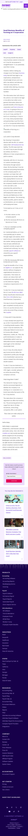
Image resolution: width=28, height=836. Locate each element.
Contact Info (6, 739)
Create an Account (7, 787)
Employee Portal (8, 616)
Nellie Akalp (6, 39)
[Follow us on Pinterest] (19, 811)
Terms (18, 828)
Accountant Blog (7, 701)
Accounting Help (7, 693)
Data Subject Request (14, 825)
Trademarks (11, 828)
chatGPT (5, 49)
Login (21, 2)
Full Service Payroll (8, 596)
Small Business (7, 458)
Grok (4, 53)
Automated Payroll (8, 602)
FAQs (3, 712)
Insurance (5, 643)
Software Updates (7, 761)
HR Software (6, 611)
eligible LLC (8, 267)
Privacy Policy (14, 823)
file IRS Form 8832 (17, 292)
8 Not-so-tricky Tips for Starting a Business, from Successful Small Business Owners (14, 509)
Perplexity (12, 49)
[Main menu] (26, 6)
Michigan (5, 675)
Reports (4, 710)
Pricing (4, 784)
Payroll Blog (6, 696)
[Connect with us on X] (16, 807)
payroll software (14, 251)
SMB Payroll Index (7, 756)
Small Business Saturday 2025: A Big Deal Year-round (13, 553)
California (5, 667)
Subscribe (14, 480)
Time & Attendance (8, 613)
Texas (4, 664)
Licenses (19, 826)
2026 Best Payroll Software (10, 718)
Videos (4, 707)
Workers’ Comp (7, 622)
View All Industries (7, 651)
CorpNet (8, 312)
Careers (4, 745)
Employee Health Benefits (10, 624)
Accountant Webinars (8, 704)
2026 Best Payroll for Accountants (12, 721)
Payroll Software (7, 593)
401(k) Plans (6, 619)
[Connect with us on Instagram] (21, 807)
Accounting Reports (8, 581)
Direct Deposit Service (9, 604)
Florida (4, 678)
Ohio (3, 669)
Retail (4, 634)
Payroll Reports (7, 599)
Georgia (4, 672)
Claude (19, 49)
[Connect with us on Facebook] (12, 807)
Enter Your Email (11, 473)
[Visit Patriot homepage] (6, 5)
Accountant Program (8, 774)
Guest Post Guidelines (11, 797)
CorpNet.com (6, 433)
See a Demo (6, 790)
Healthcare (5, 640)
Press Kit (5, 750)
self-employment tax (17, 145)
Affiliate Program (7, 758)
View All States (6, 680)
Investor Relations (7, 753)
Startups (4, 648)
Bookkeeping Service (9, 584)
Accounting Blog (7, 690)
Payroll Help (6, 699)
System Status (6, 764)
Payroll (4, 591)
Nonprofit (5, 637)
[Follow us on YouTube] (9, 811)
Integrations (6, 726)
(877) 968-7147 (14, 2)
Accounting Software (9, 578)
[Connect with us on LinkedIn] (7, 807)
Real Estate (5, 645)
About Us (5, 736)
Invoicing (5, 587)
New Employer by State (9, 661)
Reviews (4, 742)
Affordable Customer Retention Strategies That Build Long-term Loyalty (13, 532)
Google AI (10, 53)
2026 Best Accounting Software (11, 715)
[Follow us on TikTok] (14, 811)
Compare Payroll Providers (10, 724)
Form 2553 (10, 297)
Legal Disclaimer (11, 826)
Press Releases (6, 747)
